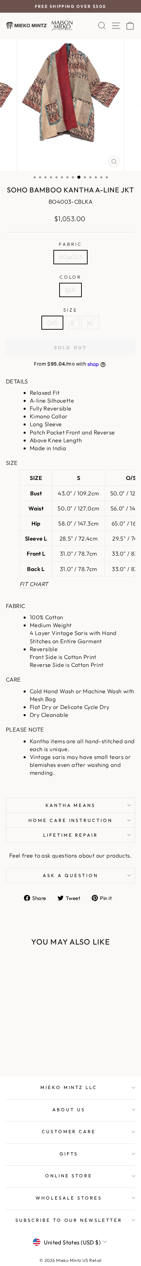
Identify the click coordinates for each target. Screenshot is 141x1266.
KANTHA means (71, 805)
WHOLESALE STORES (69, 1198)
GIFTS (69, 1153)
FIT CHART (34, 583)
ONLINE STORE (69, 1175)
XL (90, 322)
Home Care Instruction (70, 820)
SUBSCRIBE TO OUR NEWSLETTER (68, 1220)
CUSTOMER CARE (69, 1131)
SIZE (70, 310)
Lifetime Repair (70, 835)
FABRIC (70, 244)
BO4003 (70, 257)
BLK (70, 289)
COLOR (71, 277)
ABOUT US (68, 1109)
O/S (52, 322)
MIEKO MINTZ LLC (69, 1087)
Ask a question (70, 875)
